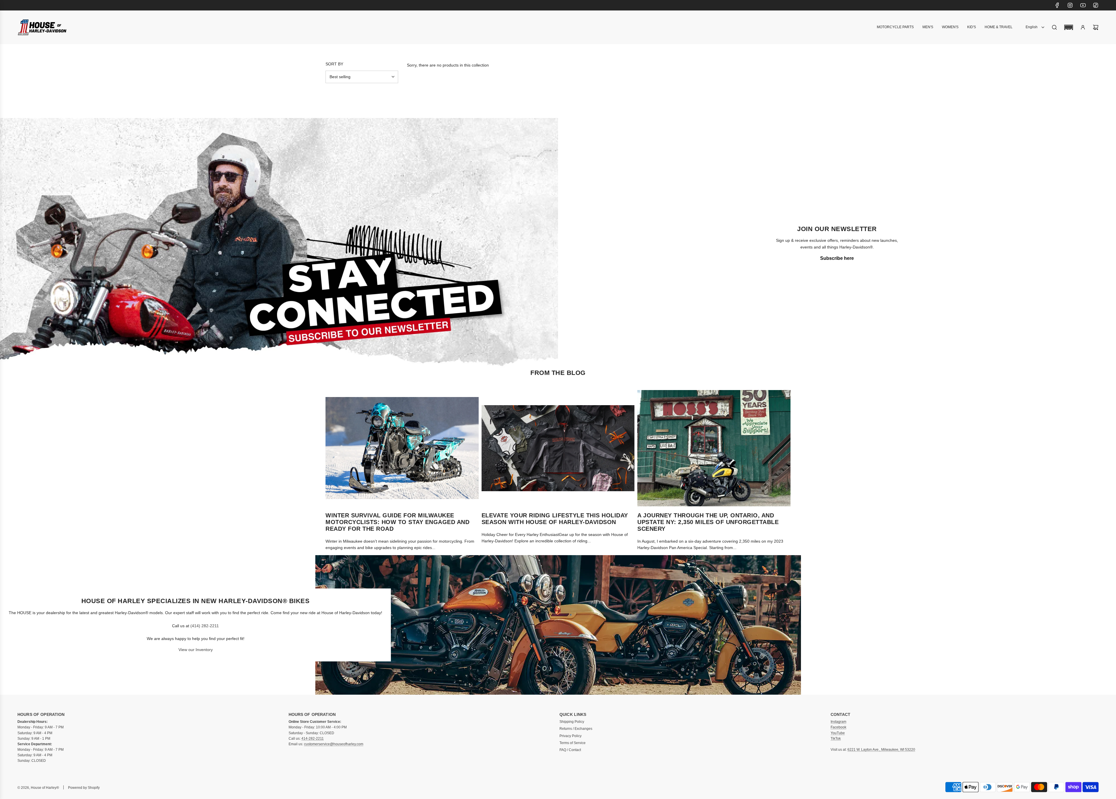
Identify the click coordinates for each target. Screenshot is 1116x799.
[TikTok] (1095, 5)
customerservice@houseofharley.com (333, 744)
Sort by (334, 64)
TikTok (836, 739)
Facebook (838, 727)
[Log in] (1082, 27)
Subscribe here (837, 258)
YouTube (838, 733)
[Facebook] (1057, 5)
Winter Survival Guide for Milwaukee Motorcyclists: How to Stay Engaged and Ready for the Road (397, 522)
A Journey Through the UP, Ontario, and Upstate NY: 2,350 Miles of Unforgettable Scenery (708, 522)
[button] (1068, 27)
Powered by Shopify (84, 788)
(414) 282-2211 (204, 625)
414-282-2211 (312, 739)
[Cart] (1095, 27)
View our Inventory (195, 649)
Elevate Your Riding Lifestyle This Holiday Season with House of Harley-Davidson (555, 518)
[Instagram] (1070, 5)
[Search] (1054, 27)
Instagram (838, 722)
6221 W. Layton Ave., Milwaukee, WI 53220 (881, 750)
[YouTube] (1082, 5)
